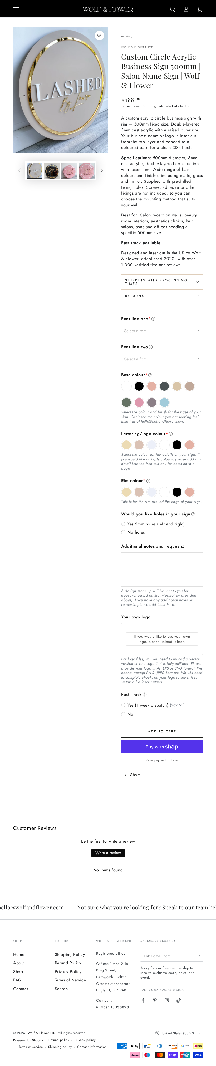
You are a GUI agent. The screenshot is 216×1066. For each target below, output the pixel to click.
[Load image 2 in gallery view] (52, 171)
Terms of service (31, 1047)
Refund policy (58, 1040)
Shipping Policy (70, 954)
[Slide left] (19, 171)
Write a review (108, 853)
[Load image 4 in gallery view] (87, 171)
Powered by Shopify (28, 1040)
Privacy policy (85, 1040)
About (19, 963)
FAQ (17, 980)
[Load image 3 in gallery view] (69, 171)
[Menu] (16, 9)
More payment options (162, 760)
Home (125, 36)
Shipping (149, 106)
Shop (18, 972)
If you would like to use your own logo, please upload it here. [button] (162, 639)
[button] (172, 9)
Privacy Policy (68, 972)
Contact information (91, 1047)
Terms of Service (70, 980)
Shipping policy (60, 1047)
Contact (20, 989)
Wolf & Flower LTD (137, 47)
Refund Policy (68, 963)
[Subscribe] (200, 955)
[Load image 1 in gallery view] (34, 171)
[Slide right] (102, 171)
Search (61, 989)
